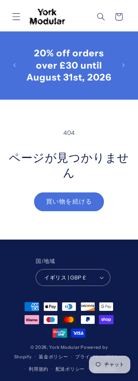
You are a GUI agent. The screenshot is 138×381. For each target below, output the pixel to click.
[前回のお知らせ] (14, 65)
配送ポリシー (70, 369)
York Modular (64, 347)
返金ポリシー (53, 357)
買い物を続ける (69, 201)
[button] (16, 17)
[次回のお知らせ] (123, 65)
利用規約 (38, 369)
